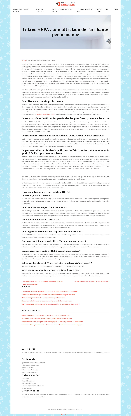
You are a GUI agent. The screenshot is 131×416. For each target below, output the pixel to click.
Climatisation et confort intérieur (21, 10)
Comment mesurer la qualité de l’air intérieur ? (91, 282)
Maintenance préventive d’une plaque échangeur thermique (43, 298)
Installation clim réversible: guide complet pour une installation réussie (47, 318)
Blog (116, 9)
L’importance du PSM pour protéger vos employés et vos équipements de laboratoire (52, 322)
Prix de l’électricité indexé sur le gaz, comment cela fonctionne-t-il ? (46, 315)
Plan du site (65, 415)
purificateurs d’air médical (46, 114)
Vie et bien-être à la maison (102, 10)
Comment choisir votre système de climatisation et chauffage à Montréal (48, 295)
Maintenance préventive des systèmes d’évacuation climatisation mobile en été (51, 304)
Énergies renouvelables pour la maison (62, 10)
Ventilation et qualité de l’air (84, 10)
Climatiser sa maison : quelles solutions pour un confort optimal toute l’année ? (50, 291)
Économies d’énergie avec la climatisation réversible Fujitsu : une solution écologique (52, 325)
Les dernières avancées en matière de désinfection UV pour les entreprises (43, 283)
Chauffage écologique (39, 10)
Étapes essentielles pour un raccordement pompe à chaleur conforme (47, 301)
